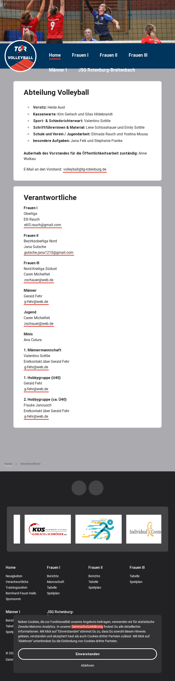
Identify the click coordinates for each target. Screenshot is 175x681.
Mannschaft (55, 582)
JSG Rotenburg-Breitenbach (106, 70)
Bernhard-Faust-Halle (21, 593)
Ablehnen (87, 665)
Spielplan (53, 593)
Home (55, 55)
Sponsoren (13, 599)
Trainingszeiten (16, 587)
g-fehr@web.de (36, 302)
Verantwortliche (17, 582)
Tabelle (52, 587)
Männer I (58, 70)
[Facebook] (96, 488)
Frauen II (108, 55)
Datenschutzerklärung (87, 626)
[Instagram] (79, 488)
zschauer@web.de (38, 280)
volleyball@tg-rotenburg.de (84, 169)
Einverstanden (88, 654)
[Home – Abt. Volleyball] (20, 56)
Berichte (53, 576)
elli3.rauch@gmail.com (42, 225)
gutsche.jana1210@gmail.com (48, 252)
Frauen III (138, 55)
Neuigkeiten (14, 576)
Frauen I (80, 55)
